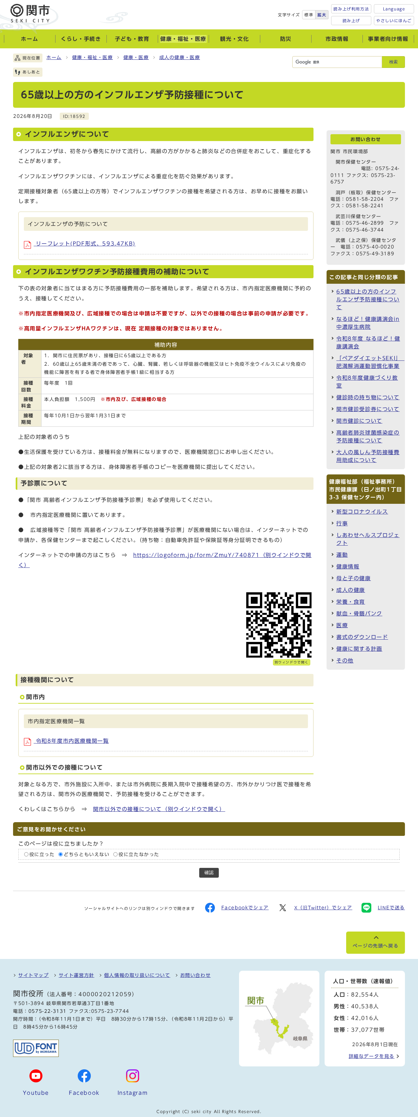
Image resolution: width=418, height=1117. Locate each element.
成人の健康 (350, 590)
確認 (209, 872)
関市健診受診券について (368, 409)
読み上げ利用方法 (351, 9)
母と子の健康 (353, 578)
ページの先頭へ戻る (375, 946)
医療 (342, 625)
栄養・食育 (350, 601)
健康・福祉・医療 (92, 57)
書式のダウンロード (362, 637)
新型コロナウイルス (362, 511)
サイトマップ (33, 975)
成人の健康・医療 (179, 57)
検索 (393, 61)
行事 (342, 523)
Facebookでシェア (245, 907)
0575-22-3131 (47, 1011)
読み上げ (351, 21)
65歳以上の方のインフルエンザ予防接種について (368, 299)
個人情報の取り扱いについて (137, 975)
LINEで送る (391, 907)
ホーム (54, 57)
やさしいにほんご (394, 21)
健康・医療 (136, 57)
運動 (342, 554)
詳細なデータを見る (371, 1056)
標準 (308, 15)
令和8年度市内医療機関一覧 (71, 740)
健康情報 (347, 566)
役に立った (42, 854)
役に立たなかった (139, 854)
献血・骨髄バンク (359, 613)
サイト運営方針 (76, 975)
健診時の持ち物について (368, 397)
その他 (345, 660)
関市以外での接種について (159, 809)
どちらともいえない (86, 854)
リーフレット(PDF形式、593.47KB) (85, 243)
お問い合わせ (195, 975)
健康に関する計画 (359, 648)
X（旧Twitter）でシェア (323, 907)
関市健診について (359, 420)
